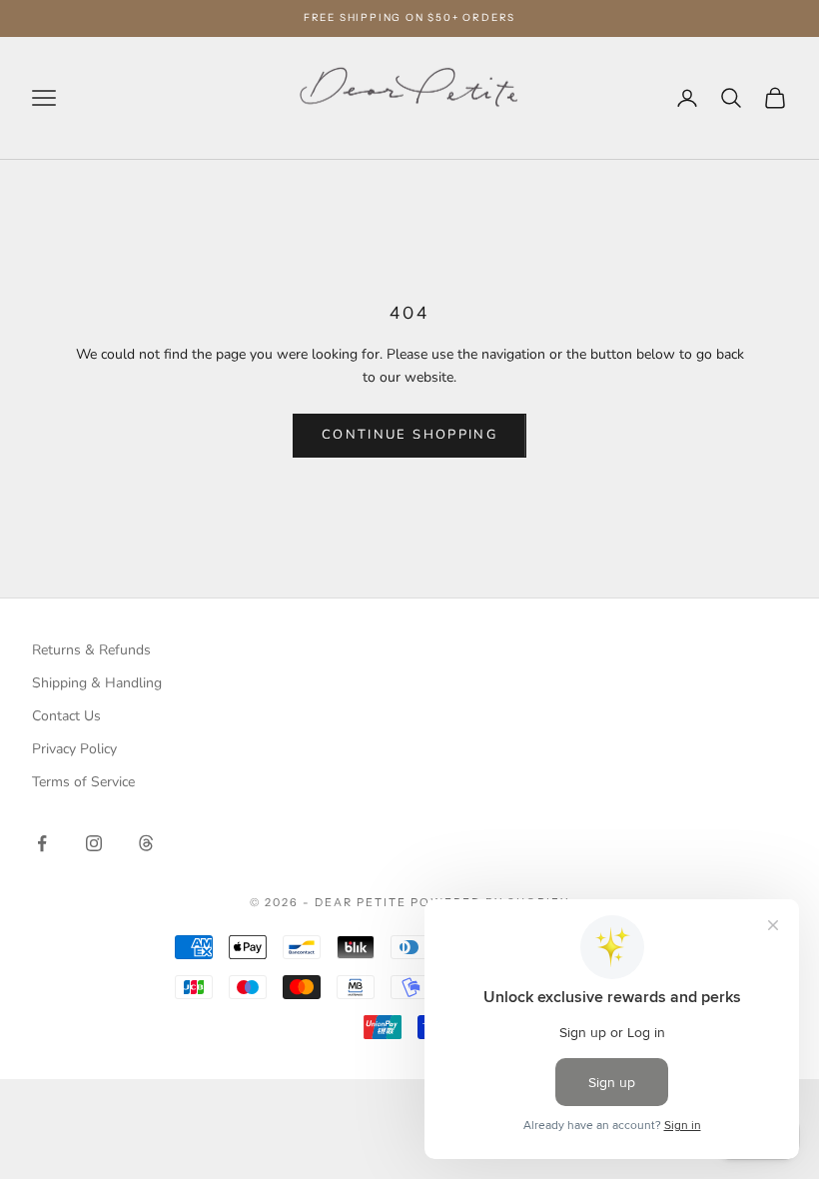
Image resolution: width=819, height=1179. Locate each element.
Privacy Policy (74, 748)
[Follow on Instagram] (94, 843)
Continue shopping (409, 435)
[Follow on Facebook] (42, 843)
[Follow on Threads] (146, 843)
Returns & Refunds (91, 649)
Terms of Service (83, 781)
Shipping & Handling (97, 682)
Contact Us (66, 715)
